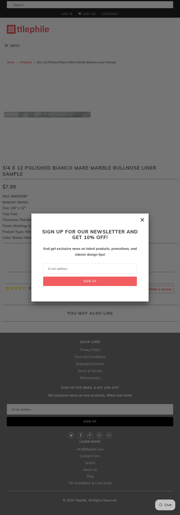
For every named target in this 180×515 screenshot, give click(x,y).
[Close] (142, 220)
